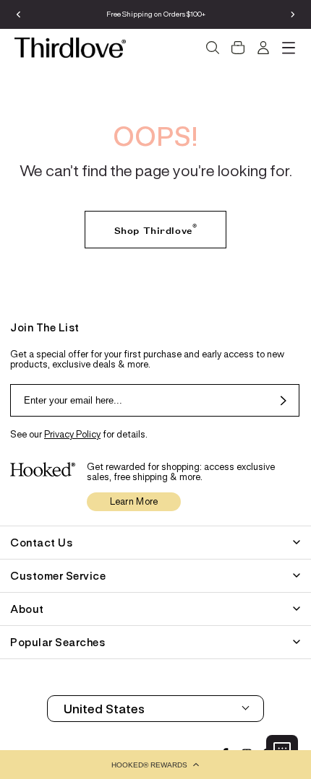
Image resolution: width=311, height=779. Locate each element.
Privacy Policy (72, 434)
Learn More (134, 501)
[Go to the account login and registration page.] (263, 47)
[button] (155, 764)
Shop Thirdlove (155, 228)
